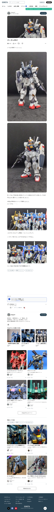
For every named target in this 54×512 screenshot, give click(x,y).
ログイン (42, 2)
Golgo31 (13, 12)
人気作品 (31, 6)
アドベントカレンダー (20, 497)
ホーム (3, 6)
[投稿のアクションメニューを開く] (25, 377)
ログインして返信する (18, 307)
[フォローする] (43, 13)
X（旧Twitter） (30, 497)
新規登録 (49, 2)
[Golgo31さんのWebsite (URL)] (8, 325)
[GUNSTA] (5, 2)
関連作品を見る (27, 488)
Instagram (29, 501)
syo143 (31, 480)
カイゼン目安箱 (7, 503)
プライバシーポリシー (43, 499)
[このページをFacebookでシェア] (12, 508)
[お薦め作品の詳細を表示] (45, 43)
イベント (23, 6)
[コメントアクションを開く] (46, 304)
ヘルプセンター (44, 6)
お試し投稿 (16, 6)
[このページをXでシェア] (8, 508)
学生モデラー (12, 480)
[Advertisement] (27, 282)
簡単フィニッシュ (20, 270)
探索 (36, 6)
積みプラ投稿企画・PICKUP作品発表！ (34, 8)
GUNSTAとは (7, 497)
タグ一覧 (17, 501)
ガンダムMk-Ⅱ (11, 270)
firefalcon (12, 304)
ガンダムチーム (29, 270)
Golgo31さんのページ (27, 412)
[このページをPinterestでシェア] (16, 508)
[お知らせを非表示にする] (50, 9)
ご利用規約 (40, 497)
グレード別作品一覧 (20, 499)
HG (11, 13)
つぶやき (9, 6)
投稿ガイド (40, 501)
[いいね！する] (45, 508)
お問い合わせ (7, 501)
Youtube (29, 499)
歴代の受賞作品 (19, 503)
